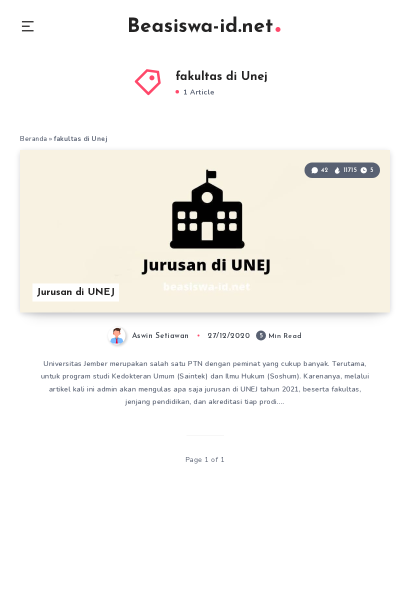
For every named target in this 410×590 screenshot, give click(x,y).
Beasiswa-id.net (200, 27)
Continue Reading (354, 285)
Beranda (34, 139)
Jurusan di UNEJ (75, 293)
